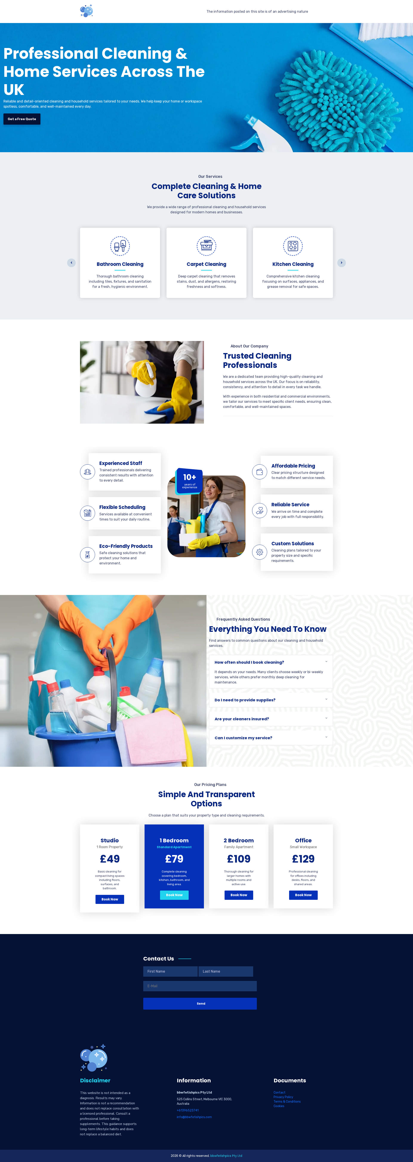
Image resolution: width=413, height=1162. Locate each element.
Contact (279, 1092)
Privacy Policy (283, 1097)
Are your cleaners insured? (242, 719)
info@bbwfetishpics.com (194, 1117)
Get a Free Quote (22, 119)
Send (201, 1003)
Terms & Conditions (287, 1101)
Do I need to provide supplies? (245, 700)
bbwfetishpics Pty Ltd (226, 1156)
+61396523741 (188, 1110)
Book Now (110, 899)
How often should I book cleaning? (249, 662)
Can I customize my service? (243, 738)
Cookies (279, 1106)
